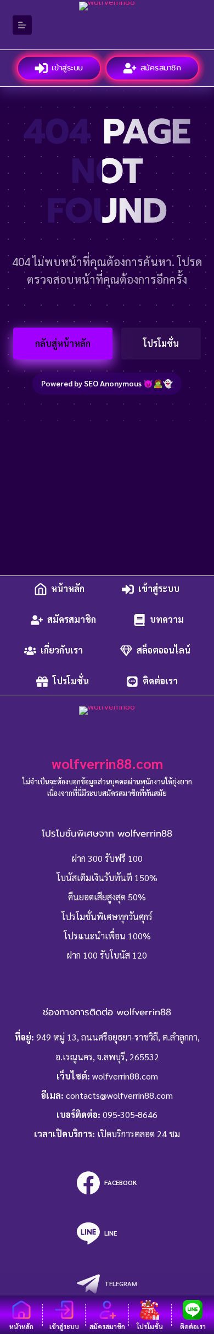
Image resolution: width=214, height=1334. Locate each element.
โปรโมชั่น (161, 343)
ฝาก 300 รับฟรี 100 (107, 858)
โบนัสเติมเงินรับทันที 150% (107, 877)
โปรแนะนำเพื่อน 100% (107, 936)
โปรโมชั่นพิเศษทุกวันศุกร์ (107, 916)
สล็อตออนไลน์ (163, 650)
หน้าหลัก (68, 589)
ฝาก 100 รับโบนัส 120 (107, 955)
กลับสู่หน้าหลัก (63, 343)
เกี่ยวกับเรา (62, 650)
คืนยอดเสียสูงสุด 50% (107, 897)
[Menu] (22, 25)
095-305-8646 (130, 1114)
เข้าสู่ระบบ (67, 68)
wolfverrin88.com (107, 763)
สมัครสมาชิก (161, 68)
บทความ (167, 620)
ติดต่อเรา (160, 681)
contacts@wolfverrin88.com (119, 1095)
